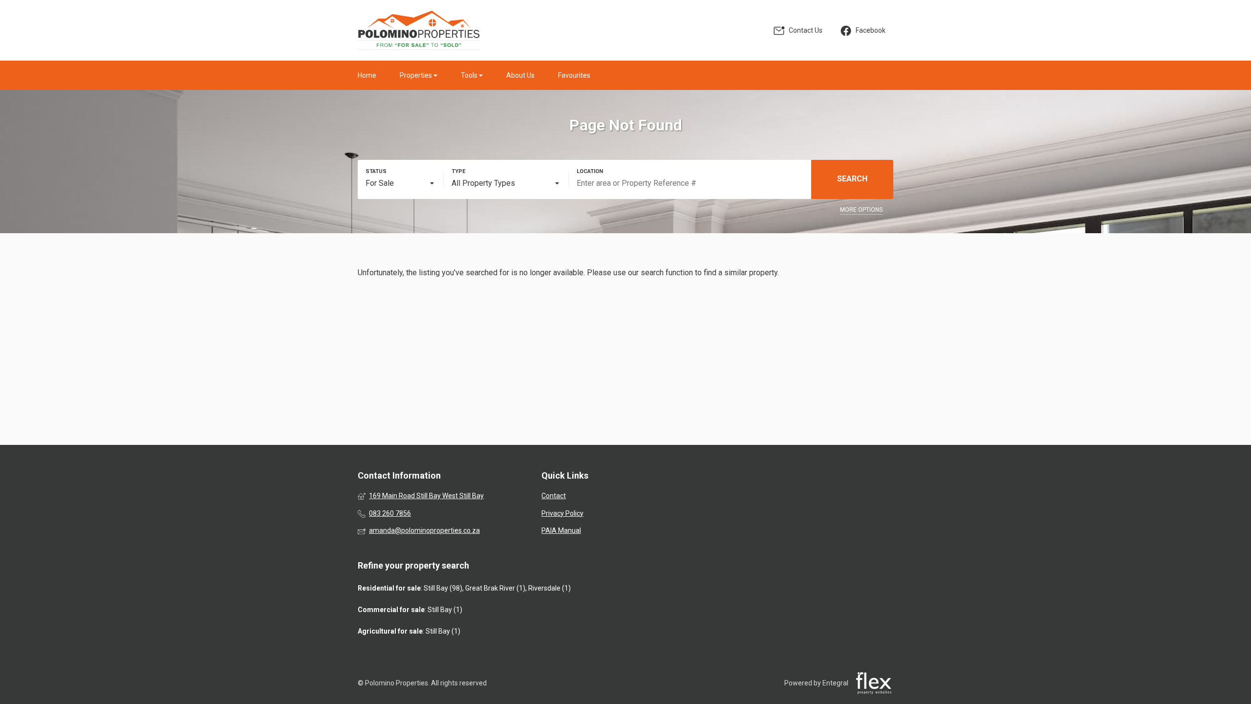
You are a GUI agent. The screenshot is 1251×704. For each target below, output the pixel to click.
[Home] (419, 30)
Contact (553, 496)
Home (367, 75)
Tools (470, 75)
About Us (520, 75)
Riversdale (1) (549, 588)
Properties (416, 75)
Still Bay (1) (445, 610)
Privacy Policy (562, 513)
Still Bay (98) (443, 588)
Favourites (574, 75)
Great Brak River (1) (495, 588)
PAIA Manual (561, 530)
